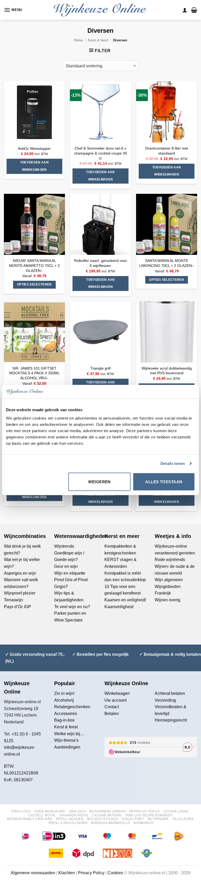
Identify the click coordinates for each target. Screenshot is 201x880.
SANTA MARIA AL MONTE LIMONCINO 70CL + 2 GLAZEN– (166, 263)
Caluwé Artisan (107, 815)
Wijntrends (64, 546)
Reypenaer (158, 819)
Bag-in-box (64, 720)
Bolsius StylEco (103, 819)
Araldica (77, 811)
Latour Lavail (176, 811)
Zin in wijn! (64, 693)
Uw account (115, 700)
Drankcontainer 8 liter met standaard (166, 150)
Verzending (165, 700)
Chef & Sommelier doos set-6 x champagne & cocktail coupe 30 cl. (100, 153)
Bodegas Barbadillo (110, 823)
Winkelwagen (117, 693)
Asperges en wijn (20, 573)
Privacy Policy (91, 873)
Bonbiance (143, 823)
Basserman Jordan (108, 811)
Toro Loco (21, 811)
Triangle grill (100, 368)
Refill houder (69, 819)
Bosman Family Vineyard (29, 819)
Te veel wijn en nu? (72, 606)
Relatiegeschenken (72, 707)
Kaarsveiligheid (118, 606)
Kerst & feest (98, 40)
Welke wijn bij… (69, 734)
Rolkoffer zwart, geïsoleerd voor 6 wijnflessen (100, 263)
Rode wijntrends (170, 559)
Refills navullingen (68, 823)
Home (78, 40)
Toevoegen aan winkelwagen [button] (34, 166)
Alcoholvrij (64, 700)
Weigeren (99, 481)
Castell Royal (42, 815)
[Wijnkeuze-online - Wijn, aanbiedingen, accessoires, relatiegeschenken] (100, 10)
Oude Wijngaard (49, 811)
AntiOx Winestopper (34, 148)
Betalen (111, 713)
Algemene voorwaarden (33, 873)
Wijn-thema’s (66, 740)
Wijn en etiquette (69, 573)
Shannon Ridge (73, 815)
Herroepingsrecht (171, 720)
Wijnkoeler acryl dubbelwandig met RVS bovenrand (167, 370)
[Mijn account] (184, 10)
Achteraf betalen (170, 693)
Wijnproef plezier (19, 593)
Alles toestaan (163, 481)
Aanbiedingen (67, 747)
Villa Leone (183, 819)
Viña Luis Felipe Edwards (149, 815)
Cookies (115, 873)
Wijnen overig (167, 600)
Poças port (133, 819)
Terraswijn (13, 600)
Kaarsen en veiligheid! (125, 600)
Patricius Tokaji (145, 811)
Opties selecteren (34, 284)
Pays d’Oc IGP (17, 606)
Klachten (66, 873)
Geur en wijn (66, 566)
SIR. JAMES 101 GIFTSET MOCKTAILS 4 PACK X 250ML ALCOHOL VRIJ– (34, 373)
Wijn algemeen (169, 580)
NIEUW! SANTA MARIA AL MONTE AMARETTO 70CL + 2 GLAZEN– (34, 265)
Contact (111, 707)
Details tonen (172, 463)
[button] (13, 9)
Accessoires (65, 713)
